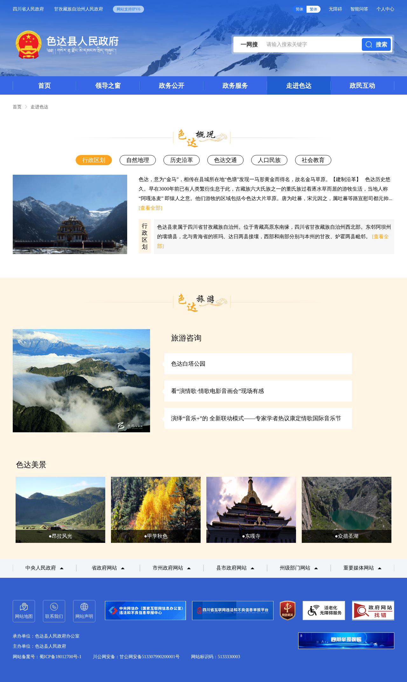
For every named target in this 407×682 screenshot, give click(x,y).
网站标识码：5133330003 (215, 656)
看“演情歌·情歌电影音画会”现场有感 (217, 391)
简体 (299, 9)
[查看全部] (150, 208)
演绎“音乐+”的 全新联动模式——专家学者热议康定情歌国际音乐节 (256, 418)
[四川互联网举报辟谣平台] (346, 641)
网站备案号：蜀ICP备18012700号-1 (47, 656)
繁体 (313, 9)
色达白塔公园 (188, 364)
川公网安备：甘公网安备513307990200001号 (136, 656)
